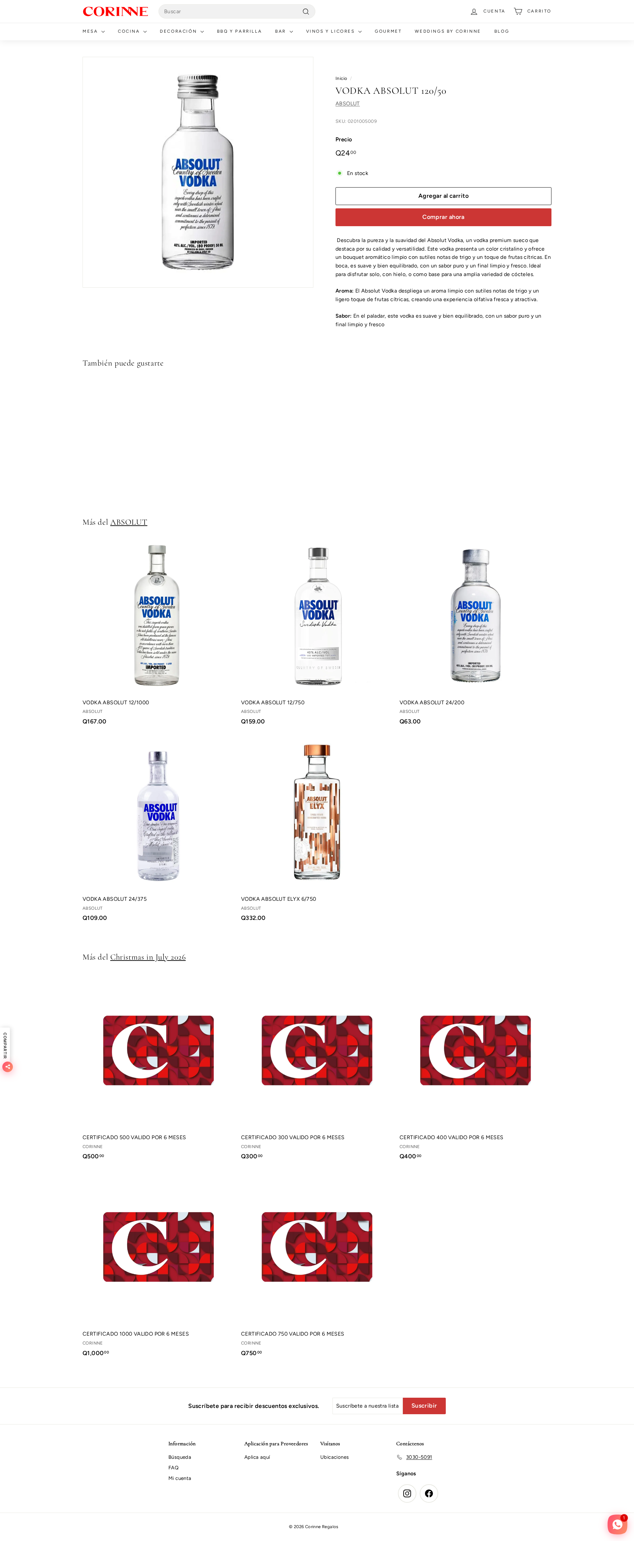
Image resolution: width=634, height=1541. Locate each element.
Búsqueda (179, 1457)
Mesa (91, 31)
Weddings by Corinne (448, 31)
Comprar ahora (443, 217)
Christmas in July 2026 (148, 957)
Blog (501, 31)
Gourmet (388, 31)
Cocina (130, 31)
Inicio (341, 78)
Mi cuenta (180, 1478)
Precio (343, 139)
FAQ (173, 1468)
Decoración (179, 31)
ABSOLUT (347, 103)
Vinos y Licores (331, 31)
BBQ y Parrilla (239, 31)
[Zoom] (198, 172)
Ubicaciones (334, 1457)
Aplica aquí (257, 1457)
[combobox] (236, 11)
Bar (281, 31)
